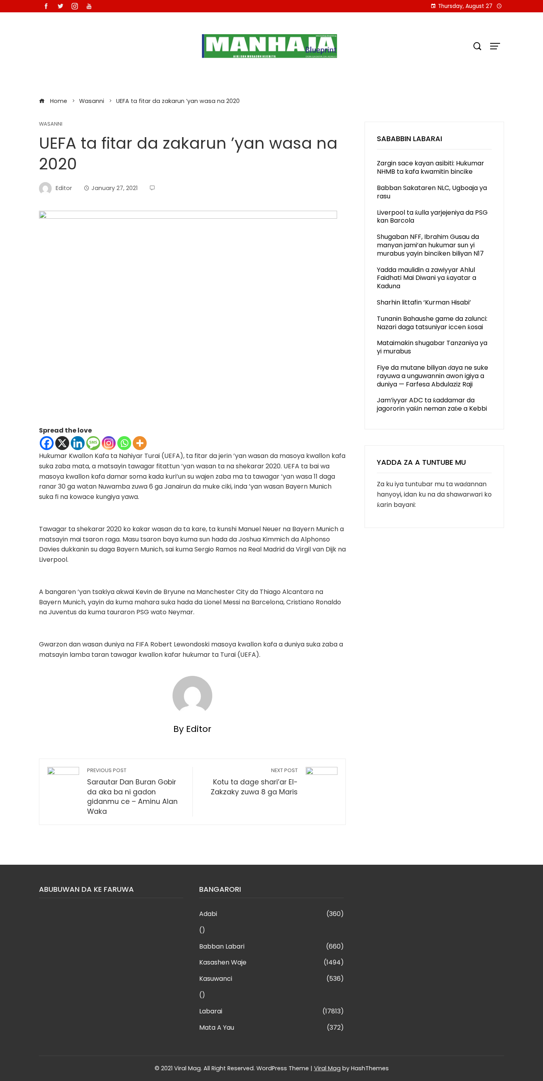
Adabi (271, 914)
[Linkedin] (78, 443)
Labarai (271, 1011)
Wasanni (50, 124)
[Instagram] (109, 443)
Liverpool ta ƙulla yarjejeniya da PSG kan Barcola (432, 216)
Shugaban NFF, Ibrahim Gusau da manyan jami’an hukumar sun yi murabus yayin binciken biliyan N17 (430, 245)
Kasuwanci (271, 979)
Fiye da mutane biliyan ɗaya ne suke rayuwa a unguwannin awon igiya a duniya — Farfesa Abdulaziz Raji (432, 376)
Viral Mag (327, 1068)
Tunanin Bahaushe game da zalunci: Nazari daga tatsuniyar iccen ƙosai (432, 323)
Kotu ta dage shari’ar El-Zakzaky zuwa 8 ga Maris (254, 782)
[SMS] (93, 443)
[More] (140, 443)
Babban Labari (271, 947)
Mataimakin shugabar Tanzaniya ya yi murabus (432, 347)
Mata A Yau (271, 1028)
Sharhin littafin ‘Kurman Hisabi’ (424, 302)
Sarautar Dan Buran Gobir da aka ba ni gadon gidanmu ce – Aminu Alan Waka (132, 791)
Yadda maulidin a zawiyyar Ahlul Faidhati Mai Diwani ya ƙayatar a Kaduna (426, 278)
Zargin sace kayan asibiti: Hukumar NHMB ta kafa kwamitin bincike (430, 167)
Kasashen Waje (271, 963)
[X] (62, 443)
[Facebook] (47, 443)
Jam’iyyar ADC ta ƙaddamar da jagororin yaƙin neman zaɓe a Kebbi (432, 404)
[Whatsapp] (124, 443)
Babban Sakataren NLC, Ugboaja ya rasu (432, 192)
